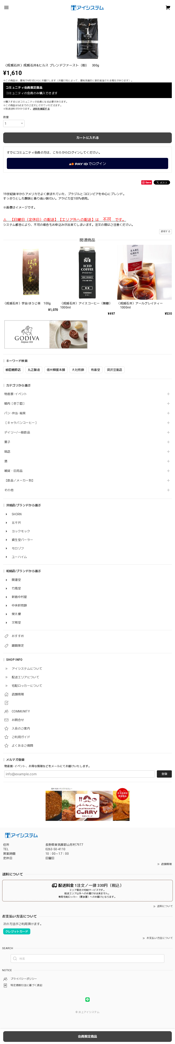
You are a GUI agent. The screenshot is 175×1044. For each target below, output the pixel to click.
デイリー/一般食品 (17, 432)
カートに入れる (87, 138)
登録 (164, 773)
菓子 (7, 442)
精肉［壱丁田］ (15, 403)
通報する (165, 231)
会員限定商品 (87, 1036)
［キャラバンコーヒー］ (21, 422)
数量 (6, 117)
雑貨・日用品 (13, 471)
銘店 (7, 451)
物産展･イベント (15, 394)
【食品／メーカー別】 (19, 480)
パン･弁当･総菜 (15, 413)
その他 (8, 490)
